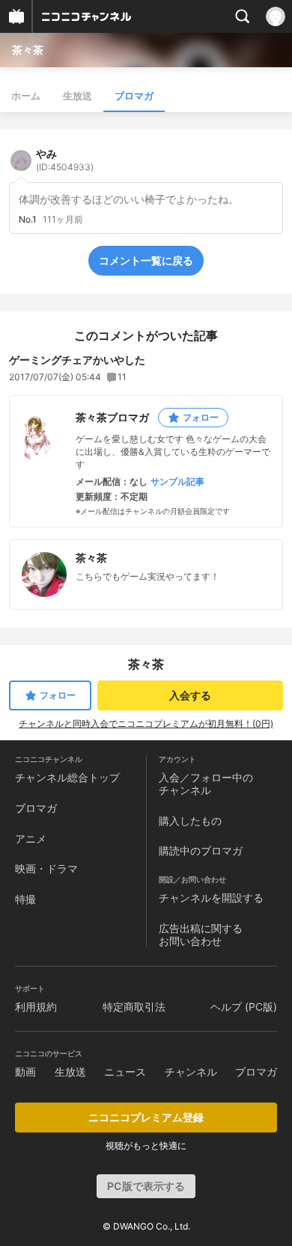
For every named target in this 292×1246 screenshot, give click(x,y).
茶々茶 (27, 49)
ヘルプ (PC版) (243, 1006)
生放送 (77, 96)
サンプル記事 (177, 481)
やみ (65, 160)
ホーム (25, 96)
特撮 (25, 899)
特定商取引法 (134, 1006)
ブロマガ (134, 96)
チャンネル (191, 1071)
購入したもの (190, 820)
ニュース (125, 1071)
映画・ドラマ (46, 868)
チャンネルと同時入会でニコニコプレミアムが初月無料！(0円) (146, 723)
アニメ (30, 838)
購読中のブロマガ (201, 850)
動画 (25, 1071)
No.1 (28, 219)
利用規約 (36, 1006)
